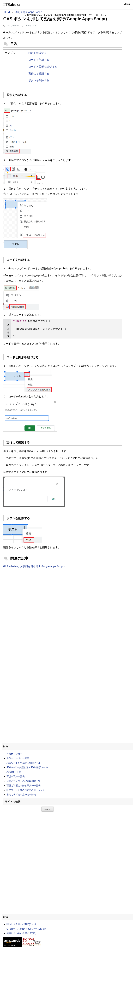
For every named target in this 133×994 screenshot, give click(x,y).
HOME (7, 12)
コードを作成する (38, 59)
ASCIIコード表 (13, 772)
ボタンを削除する (38, 80)
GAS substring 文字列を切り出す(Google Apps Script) (34, 566)
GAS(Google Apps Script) (28, 12)
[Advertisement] (62, 597)
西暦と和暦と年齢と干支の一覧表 (23, 785)
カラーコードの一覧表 (17, 758)
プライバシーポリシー (98, 15)
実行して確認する (38, 73)
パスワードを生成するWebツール (23, 763)
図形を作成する (37, 52)
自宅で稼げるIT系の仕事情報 (21, 794)
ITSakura (11, 4)
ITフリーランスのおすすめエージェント (26, 790)
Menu (126, 4)
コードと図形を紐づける (42, 66)
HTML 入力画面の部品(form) (21, 924)
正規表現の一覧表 (15, 776)
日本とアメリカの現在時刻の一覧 (23, 781)
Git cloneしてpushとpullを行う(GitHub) (26, 928)
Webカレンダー (14, 753)
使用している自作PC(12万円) (21, 933)
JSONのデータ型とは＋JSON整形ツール (27, 767)
